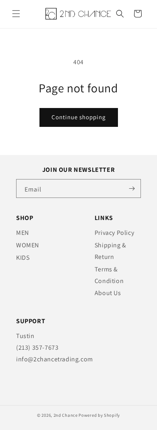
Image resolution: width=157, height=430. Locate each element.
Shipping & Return (110, 251)
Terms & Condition (109, 275)
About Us (108, 293)
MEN (22, 232)
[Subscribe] (131, 188)
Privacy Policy (114, 232)
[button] (16, 13)
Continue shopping (79, 117)
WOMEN (27, 245)
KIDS (22, 257)
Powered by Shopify (99, 415)
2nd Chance (66, 415)
